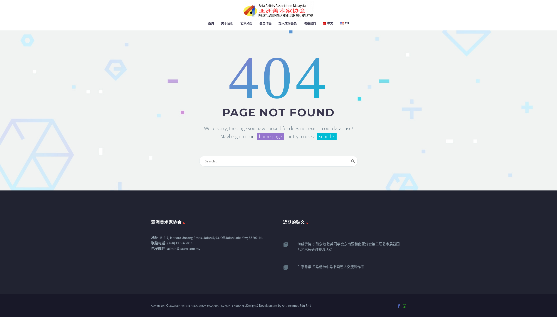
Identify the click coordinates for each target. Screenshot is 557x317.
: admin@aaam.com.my (175, 248)
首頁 (211, 23)
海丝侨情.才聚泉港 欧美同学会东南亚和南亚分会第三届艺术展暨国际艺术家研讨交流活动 (348, 247)
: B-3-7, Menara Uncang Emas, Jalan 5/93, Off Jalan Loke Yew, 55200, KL (207, 237)
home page (270, 136)
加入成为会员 (287, 23)
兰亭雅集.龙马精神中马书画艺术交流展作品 (330, 267)
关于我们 (227, 23)
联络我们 (310, 23)
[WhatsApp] (404, 306)
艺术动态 (246, 23)
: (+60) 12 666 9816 (172, 243)
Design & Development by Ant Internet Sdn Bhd (278, 305)
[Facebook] (399, 306)
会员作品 (265, 23)
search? (326, 136)
